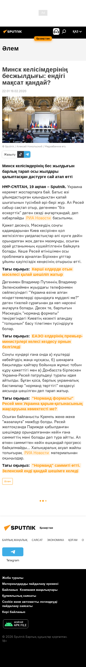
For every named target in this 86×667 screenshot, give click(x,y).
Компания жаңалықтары (39, 589)
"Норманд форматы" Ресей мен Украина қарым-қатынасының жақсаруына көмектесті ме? (43, 403)
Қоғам (72, 540)
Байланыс (10, 589)
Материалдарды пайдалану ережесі (30, 583)
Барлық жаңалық (14, 540)
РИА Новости (38, 217)
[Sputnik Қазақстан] (13, 33)
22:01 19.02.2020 (14, 91)
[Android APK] (16, 624)
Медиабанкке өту (55, 146)
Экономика (55, 540)
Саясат (37, 540)
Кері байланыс (13, 612)
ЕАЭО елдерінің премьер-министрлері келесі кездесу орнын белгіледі (42, 341)
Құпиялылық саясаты (19, 595)
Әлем (7, 481)
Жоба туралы (12, 577)
